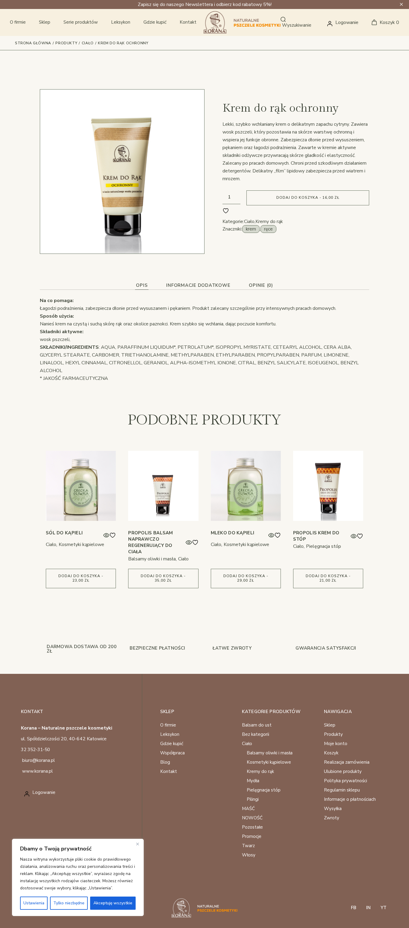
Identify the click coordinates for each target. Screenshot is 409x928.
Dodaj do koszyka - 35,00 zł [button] (163, 578)
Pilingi (253, 799)
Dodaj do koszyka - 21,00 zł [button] (328, 578)
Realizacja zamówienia (346, 762)
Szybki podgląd (106, 535)
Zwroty (331, 818)
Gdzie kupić (171, 744)
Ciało (249, 221)
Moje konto (335, 744)
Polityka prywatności (345, 781)
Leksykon (169, 734)
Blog (165, 762)
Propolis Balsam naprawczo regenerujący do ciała (150, 542)
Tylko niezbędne (68, 903)
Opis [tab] (142, 285)
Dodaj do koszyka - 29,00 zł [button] (245, 578)
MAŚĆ (248, 809)
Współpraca (172, 753)
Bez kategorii (255, 734)
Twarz (248, 846)
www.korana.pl (37, 771)
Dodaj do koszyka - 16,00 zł (308, 197)
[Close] (137, 843)
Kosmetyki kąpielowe (81, 544)
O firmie (168, 725)
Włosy (248, 855)
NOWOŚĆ (252, 818)
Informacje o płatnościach (350, 799)
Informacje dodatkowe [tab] (198, 285)
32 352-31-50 (35, 750)
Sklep (329, 725)
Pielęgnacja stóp (323, 546)
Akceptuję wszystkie (112, 903)
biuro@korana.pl (38, 760)
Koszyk (331, 753)
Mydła (253, 781)
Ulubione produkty (343, 771)
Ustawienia (33, 903)
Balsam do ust (257, 725)
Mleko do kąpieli (233, 533)
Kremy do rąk (269, 221)
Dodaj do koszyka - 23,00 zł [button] (80, 578)
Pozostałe (252, 827)
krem (251, 229)
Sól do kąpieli (64, 533)
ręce (268, 229)
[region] (78, 877)
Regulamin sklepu (342, 790)
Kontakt (168, 771)
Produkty (333, 734)
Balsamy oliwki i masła (152, 559)
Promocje (251, 836)
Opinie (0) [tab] (261, 285)
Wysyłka (333, 809)
